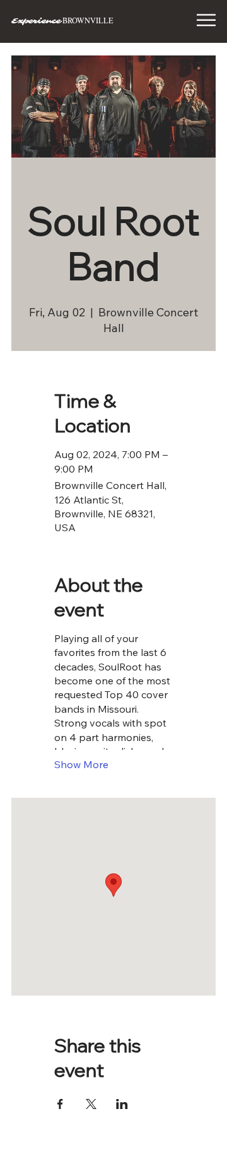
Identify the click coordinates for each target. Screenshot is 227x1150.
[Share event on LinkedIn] (122, 1104)
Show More (81, 764)
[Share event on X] (91, 1104)
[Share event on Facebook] (60, 1104)
